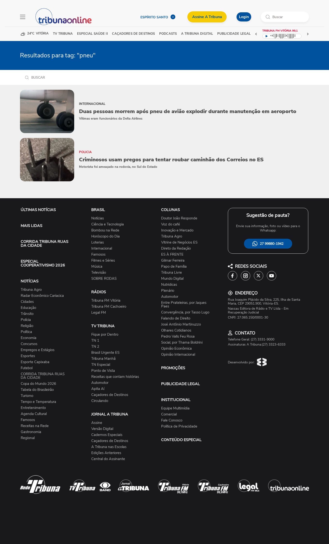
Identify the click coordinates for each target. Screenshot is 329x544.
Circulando (99, 401)
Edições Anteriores (106, 453)
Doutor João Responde (179, 218)
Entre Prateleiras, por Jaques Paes (183, 304)
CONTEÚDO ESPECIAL (181, 439)
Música (96, 266)
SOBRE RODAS (104, 278)
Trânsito (27, 314)
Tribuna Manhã (103, 358)
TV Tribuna (63, 33)
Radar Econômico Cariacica (42, 296)
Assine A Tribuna (207, 17)
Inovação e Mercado (177, 230)
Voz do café (170, 224)
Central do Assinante (108, 459)
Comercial (169, 414)
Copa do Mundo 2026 (38, 384)
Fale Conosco (171, 420)
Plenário (167, 290)
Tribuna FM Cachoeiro (108, 306)
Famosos (28, 420)
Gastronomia (31, 432)
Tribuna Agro (31, 290)
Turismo (27, 396)
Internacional (101, 248)
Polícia (26, 320)
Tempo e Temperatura (38, 402)
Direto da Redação (176, 248)
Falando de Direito (175, 318)
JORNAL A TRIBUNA (109, 414)
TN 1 (95, 340)
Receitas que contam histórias (115, 377)
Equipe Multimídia (175, 408)
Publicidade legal (233, 33)
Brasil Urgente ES (105, 352)
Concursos (29, 344)
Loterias (97, 242)
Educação (28, 308)
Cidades (27, 302)
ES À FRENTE (172, 254)
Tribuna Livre (171, 272)
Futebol (27, 368)
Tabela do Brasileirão (37, 390)
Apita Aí (97, 389)
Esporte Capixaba (35, 362)
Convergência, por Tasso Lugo (185, 312)
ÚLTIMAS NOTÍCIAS (38, 209)
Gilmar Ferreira (172, 260)
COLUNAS (170, 209)
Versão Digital (102, 429)
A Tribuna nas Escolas (108, 447)
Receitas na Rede (35, 426)
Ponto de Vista (103, 371)
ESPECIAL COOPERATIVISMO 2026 (43, 263)
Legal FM (98, 312)
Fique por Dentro (104, 334)
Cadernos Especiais (106, 435)
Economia (28, 338)
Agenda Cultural (34, 414)
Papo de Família (174, 266)
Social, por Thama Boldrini (182, 342)
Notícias (97, 218)
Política (26, 332)
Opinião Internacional (178, 354)
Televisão (98, 272)
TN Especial (100, 365)
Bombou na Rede (105, 230)
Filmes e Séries (103, 260)
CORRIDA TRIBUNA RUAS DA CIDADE (44, 243)
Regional (28, 438)
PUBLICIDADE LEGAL (180, 384)
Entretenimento (33, 408)
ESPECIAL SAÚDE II (92, 33)
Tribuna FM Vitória (105, 300)
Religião (27, 326)
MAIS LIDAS (31, 225)
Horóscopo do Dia (105, 236)
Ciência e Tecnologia (107, 224)
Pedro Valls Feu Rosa (178, 336)
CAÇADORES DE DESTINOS (133, 33)
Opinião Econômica (176, 348)
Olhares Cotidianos (176, 330)
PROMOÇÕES (173, 368)
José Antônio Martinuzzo (181, 324)
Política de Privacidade (179, 426)
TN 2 (95, 346)
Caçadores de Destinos (109, 395)
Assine (96, 423)
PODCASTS (168, 33)
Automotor (99, 383)
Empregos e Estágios (37, 350)
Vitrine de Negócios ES (179, 242)
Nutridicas (169, 284)
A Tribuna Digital (197, 33)
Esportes (28, 356)
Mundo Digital (172, 278)
